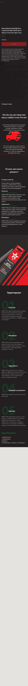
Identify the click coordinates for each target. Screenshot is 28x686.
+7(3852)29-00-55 (6, 439)
